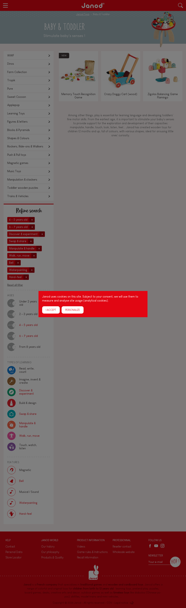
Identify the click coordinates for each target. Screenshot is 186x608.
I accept (51, 309)
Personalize (72, 309)
